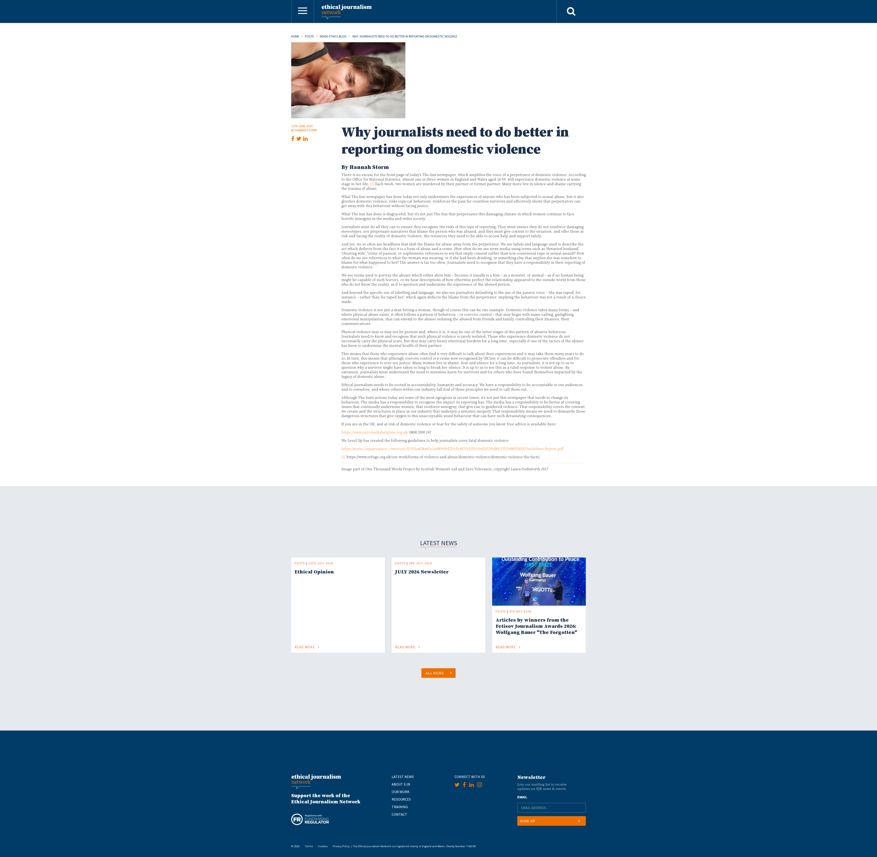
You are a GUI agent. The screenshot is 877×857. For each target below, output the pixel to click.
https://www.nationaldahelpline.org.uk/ (375, 432)
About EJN (401, 784)
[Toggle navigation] (302, 11)
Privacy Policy (341, 846)
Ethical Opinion (314, 572)
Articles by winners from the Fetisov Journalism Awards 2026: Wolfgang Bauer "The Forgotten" (536, 626)
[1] (372, 184)
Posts (309, 36)
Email (524, 797)
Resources (401, 799)
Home (295, 36)
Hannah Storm (306, 130)
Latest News (403, 776)
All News (435, 673)
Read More (305, 647)
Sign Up (527, 821)
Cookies (323, 846)
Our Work (400, 791)
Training (400, 806)
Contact (399, 814)
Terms (309, 846)
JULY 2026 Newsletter (422, 572)
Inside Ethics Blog (333, 36)
